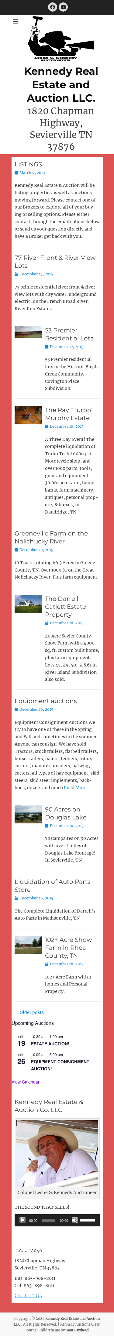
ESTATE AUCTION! (50, 1043)
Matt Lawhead (77, 1330)
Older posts (29, 1012)
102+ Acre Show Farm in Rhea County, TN (68, 947)
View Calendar (26, 1082)
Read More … (77, 787)
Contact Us (28, 1295)
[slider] (88, 1219)
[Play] (22, 1220)
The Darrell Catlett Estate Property (65, 606)
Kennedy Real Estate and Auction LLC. (61, 84)
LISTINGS (28, 164)
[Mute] (75, 1220)
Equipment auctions (46, 701)
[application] (57, 1220)
